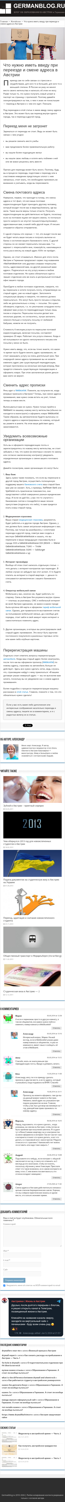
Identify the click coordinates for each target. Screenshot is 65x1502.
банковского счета (33, 484)
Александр (28, 1034)
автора (41, 1498)
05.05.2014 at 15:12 (54, 1058)
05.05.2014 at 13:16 (54, 1034)
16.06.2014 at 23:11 (54, 1092)
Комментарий (9, 1224)
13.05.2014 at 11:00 (54, 1074)
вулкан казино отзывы (13, 1370)
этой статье (22, 692)
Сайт (5, 1270)
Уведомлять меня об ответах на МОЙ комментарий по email (33, 1285)
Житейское (16, 21)
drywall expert (9, 1355)
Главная (4, 21)
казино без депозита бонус (15, 1385)
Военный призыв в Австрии (42, 1351)
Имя (6, 1251)
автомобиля (9, 659)
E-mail (6, 1260)
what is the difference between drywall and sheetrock (28, 1377)
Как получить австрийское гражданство (37, 1446)
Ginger (18, 1184)
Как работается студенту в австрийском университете (34, 1380)
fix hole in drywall (10, 1363)
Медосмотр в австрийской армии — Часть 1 (39, 1458)
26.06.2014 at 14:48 (54, 1155)
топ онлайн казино (11, 1407)
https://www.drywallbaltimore (17, 1415)
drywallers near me (11, 1351)
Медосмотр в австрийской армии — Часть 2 (39, 1433)
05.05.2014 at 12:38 (54, 1016)
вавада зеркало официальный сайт (19, 1400)
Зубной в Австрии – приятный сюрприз (23, 805)
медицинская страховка (31, 520)
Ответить (56, 1028)
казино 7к (6, 1392)
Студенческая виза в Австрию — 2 (21, 991)
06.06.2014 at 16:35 (54, 1121)
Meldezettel (20, 390)
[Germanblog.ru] (32, 8)
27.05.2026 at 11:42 (54, 1184)
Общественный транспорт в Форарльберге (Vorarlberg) (32, 956)
